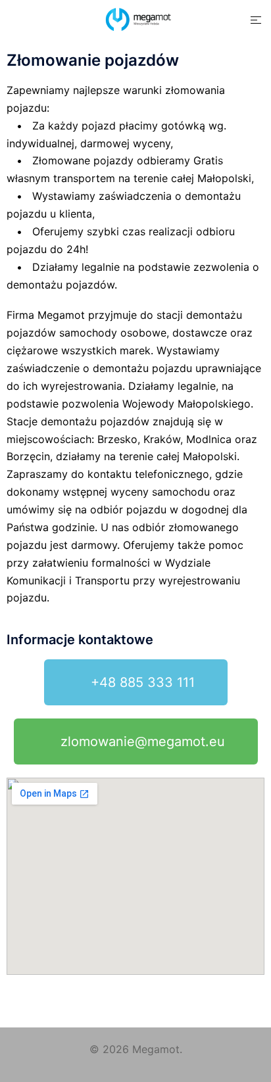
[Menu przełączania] (256, 19)
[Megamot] (135, 18)
